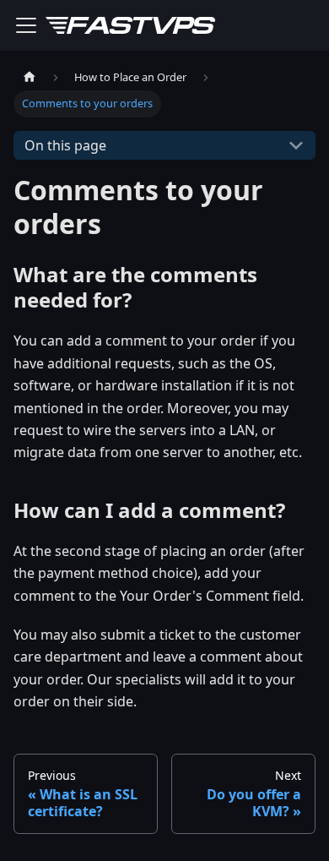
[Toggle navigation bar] (26, 25)
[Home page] (29, 77)
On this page (65, 145)
